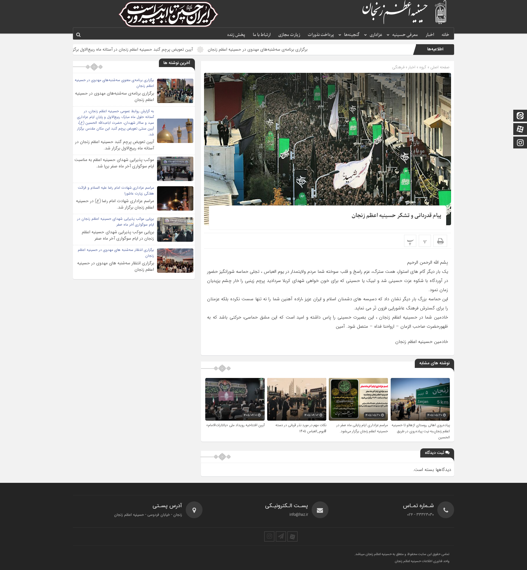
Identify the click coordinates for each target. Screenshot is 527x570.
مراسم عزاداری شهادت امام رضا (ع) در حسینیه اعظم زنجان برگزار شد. (115, 204)
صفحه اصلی (439, 67)
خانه (445, 35)
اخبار (429, 35)
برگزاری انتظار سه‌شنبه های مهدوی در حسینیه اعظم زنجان (115, 266)
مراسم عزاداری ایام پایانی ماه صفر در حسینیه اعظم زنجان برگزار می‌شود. (362, 428)
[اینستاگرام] (520, 143)
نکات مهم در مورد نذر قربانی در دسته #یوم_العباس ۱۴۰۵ (300, 428)
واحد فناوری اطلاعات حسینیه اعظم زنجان (422, 561)
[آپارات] (520, 130)
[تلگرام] (281, 536)
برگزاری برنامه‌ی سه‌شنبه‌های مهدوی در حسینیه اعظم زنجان (293, 49)
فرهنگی (398, 67)
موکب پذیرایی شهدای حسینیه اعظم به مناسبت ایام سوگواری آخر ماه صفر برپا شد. (114, 162)
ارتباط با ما (262, 35)
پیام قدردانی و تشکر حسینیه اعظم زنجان (396, 216)
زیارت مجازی (289, 35)
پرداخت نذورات (321, 35)
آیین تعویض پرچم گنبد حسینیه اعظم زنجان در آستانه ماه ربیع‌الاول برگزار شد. (163, 49)
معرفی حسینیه (405, 35)
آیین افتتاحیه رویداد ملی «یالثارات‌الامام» (235, 425)
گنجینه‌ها (352, 35)
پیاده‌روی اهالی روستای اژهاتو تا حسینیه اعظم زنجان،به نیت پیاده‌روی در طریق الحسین (421, 431)
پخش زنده (236, 35)
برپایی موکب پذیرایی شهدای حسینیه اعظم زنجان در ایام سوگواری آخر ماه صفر (118, 235)
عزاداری (376, 35)
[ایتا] (520, 116)
